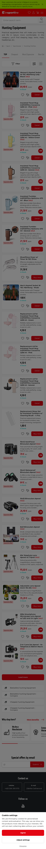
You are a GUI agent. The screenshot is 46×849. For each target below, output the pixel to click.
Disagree (23, 846)
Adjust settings (23, 840)
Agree (23, 833)
